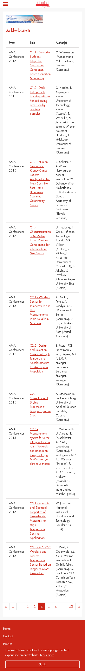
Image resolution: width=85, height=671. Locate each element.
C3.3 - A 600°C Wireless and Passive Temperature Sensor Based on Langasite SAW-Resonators (40, 560)
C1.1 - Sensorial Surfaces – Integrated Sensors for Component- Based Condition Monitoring (40, 65)
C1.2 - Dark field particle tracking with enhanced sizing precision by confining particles (40, 100)
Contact (8, 636)
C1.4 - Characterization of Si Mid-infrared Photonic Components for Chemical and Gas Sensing (40, 240)
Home (7, 629)
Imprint (7, 644)
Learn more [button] (47, 655)
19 (71, 606)
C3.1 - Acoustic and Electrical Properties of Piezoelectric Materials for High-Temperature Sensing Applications (40, 520)
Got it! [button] (42, 664)
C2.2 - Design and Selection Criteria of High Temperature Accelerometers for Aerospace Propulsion (40, 358)
